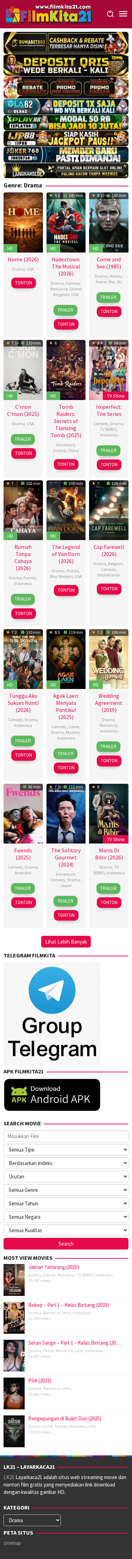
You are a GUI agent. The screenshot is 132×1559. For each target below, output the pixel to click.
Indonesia (109, 434)
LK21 (9, 1477)
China (73, 450)
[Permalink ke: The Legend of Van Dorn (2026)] (66, 509)
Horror (101, 281)
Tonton (23, 283)
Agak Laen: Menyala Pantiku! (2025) (66, 706)
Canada (108, 569)
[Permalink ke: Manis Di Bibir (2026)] (109, 812)
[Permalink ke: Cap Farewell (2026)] (109, 509)
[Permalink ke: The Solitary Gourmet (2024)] (66, 812)
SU (119, 281)
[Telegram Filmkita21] (52, 1013)
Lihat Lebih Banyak (66, 941)
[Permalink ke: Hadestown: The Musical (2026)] (66, 221)
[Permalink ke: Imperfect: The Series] (109, 369)
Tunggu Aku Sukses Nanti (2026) (23, 702)
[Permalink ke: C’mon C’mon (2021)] (23, 369)
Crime (73, 726)
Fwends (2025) (23, 854)
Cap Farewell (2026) (109, 550)
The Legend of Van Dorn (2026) (66, 553)
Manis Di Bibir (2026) (109, 854)
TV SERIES (108, 429)
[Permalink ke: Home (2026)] (23, 221)
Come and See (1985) (108, 263)
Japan (66, 885)
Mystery (73, 732)
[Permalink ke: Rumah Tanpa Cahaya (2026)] (23, 509)
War (111, 281)
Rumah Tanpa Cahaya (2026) (23, 557)
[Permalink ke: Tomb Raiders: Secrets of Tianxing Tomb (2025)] (66, 369)
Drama (18, 269)
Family (30, 577)
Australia (23, 872)
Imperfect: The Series (109, 410)
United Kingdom (67, 291)
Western (65, 576)
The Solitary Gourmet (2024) (66, 857)
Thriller (60, 1426)
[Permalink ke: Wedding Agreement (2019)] (109, 658)
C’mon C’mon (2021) (23, 410)
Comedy (100, 423)
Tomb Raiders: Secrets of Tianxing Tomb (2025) (66, 421)
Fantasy (72, 283)
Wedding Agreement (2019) (108, 702)
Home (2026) (23, 259)
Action (34, 1426)
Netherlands (109, 575)
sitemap (12, 1543)
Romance (59, 288)
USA (30, 269)
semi (66, 1312)
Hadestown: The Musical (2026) (66, 266)
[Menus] (123, 13)
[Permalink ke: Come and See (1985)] (109, 221)
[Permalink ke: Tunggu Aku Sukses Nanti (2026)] (23, 658)
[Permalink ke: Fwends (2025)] (23, 812)
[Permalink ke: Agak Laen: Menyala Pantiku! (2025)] (66, 658)
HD (10, 248)
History (115, 276)
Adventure (65, 444)
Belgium (115, 563)
